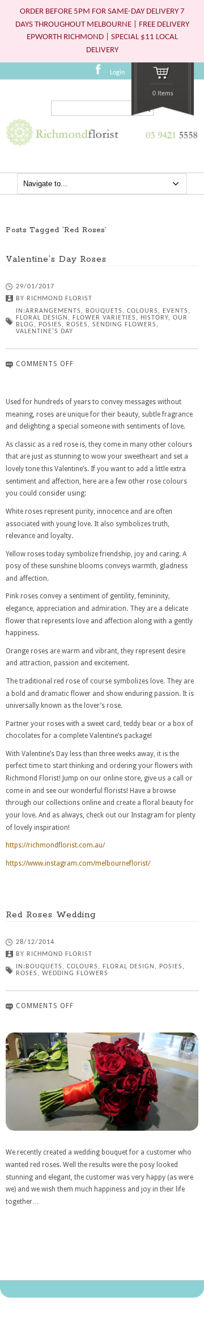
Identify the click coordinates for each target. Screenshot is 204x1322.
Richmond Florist (59, 298)
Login (117, 72)
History (154, 317)
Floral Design (42, 317)
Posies (50, 324)
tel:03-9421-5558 (170, 144)
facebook (101, 73)
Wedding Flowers (75, 973)
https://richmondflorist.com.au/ (55, 845)
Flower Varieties (104, 317)
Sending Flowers (124, 324)
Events (175, 311)
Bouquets (104, 311)
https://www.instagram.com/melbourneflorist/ (78, 863)
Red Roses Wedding (51, 914)
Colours (142, 311)
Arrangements (53, 311)
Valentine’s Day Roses (56, 259)
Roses (77, 324)
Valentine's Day (44, 331)
